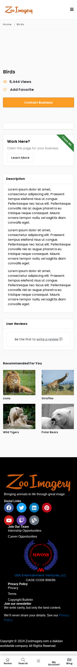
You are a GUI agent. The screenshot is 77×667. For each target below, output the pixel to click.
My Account (54, 663)
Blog (69, 663)
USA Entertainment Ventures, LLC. (41, 575)
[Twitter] (21, 508)
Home (7, 24)
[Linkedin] (34, 508)
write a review (47, 339)
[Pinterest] (47, 508)
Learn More (20, 157)
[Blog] (34, 520)
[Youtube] (9, 520)
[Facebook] (9, 508)
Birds (20, 24)
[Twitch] (21, 520)
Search (23, 663)
